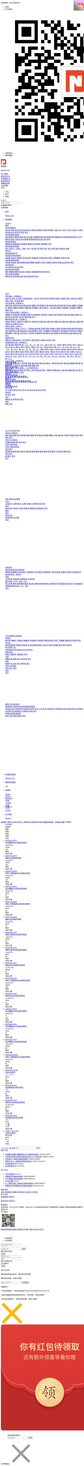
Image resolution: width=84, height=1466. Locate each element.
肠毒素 (30, 244)
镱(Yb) (67, 354)
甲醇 (43, 370)
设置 (30, 1438)
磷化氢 (77, 363)
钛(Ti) (33, 354)
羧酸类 (13, 640)
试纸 (14, 664)
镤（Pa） (78, 356)
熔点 (36, 709)
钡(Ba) (59, 345)
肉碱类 (63, 572)
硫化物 (22, 305)
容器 (7, 654)
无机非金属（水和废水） (14, 303)
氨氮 (72, 315)
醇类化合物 (67, 333)
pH (16, 298)
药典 (7, 577)
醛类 (19, 435)
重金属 (7, 378)
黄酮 (11, 272)
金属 (7, 650)
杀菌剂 (37, 262)
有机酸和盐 (46, 572)
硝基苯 (72, 435)
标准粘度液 (9, 1164)
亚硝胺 (7, 258)
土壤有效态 (17, 504)
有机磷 (7, 262)
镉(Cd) (80, 345)
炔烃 (56, 435)
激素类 (7, 572)
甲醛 (47, 329)
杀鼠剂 (13, 258)
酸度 (40, 230)
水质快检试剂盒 (11, 386)
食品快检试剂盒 (11, 253)
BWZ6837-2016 (11, 1039)
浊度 (13, 298)
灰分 (64, 230)
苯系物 (63, 329)
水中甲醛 (4, 185)
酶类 (22, 584)
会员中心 (11, 1201)
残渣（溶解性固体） (26, 298)
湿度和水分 (51, 709)
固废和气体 (9, 338)
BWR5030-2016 (11, 1100)
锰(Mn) (64, 349)
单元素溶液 (9, 345)
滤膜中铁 (72, 322)
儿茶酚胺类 (30, 572)
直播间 (15, 1192)
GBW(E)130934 (11, 871)
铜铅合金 (8, 399)
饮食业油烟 (23, 366)
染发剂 (69, 645)
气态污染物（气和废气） (14, 361)
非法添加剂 (9, 267)
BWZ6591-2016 (11, 948)
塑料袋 (23, 664)
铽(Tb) (17, 354)
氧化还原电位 (51, 298)
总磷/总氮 (28, 317)
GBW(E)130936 (11, 856)
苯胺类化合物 (25, 331)
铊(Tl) (37, 354)
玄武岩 (21, 508)
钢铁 (7, 402)
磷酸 (33, 366)
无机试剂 (8, 454)
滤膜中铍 (64, 322)
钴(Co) (12, 347)
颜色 (7, 301)
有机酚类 (33, 640)
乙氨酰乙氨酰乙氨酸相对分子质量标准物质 (21, 1154)
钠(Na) (75, 349)
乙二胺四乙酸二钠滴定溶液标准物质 (19, 1183)
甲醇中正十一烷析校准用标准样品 (18, 1161)
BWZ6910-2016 (11, 1115)
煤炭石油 (8, 515)
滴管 (18, 664)
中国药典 (8, 579)
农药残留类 (53, 584)
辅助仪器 (16, 659)
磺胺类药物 (18, 237)
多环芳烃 (23, 333)
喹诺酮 (55, 645)
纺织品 (7, 638)
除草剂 (54, 262)
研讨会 (7, 796)
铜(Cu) (28, 347)
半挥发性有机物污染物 (36, 329)
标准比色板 (71, 709)
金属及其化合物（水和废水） (16, 342)
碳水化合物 (19, 230)
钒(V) (53, 354)
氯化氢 (66, 363)
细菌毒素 (16, 244)
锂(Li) (48, 349)
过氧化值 (46, 230)
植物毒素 (44, 244)
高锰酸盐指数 (25, 315)
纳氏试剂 (4, 176)
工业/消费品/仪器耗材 (13, 636)
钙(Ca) (75, 345)
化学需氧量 (15, 315)
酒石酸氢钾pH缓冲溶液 (14, 1087)
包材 (7, 670)
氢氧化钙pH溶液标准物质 (15, 965)
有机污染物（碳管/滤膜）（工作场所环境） (22, 368)
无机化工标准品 (11, 440)
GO (38, 1148)
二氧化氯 (16, 301)
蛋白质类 (8, 584)
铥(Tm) (43, 354)
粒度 (12, 232)
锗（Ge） (73, 347)
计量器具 (12, 654)
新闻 (7, 801)
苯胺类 (19, 258)
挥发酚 (52, 329)
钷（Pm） (70, 356)
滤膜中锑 (57, 322)
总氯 (47, 305)
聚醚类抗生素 (60, 237)
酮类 (25, 435)
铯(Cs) (23, 347)
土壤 (7, 501)
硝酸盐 (21, 308)
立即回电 (25, 1282)
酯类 (40, 435)
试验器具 (20, 654)
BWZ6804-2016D (11, 1070)
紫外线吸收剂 (10, 645)
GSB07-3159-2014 (12, 1131)
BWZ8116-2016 (11, 963)
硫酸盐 (34, 305)
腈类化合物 (77, 333)
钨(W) (57, 354)
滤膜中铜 (79, 322)
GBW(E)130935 (11, 840)
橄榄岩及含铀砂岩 (37, 508)
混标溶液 (16, 305)
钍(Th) (27, 354)
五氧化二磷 (49, 363)
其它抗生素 (28, 237)
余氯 (11, 301)
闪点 (40, 709)
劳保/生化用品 (10, 666)
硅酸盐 (59, 308)
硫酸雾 (72, 363)
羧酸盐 (51, 435)
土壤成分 (8, 504)
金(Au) (47, 345)
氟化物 (57, 305)
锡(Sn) (7, 354)
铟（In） (22, 349)
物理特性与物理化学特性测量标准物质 (20, 707)
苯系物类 (8, 451)
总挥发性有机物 (17, 370)
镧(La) (42, 349)
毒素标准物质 (10, 242)
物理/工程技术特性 (12, 704)
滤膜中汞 (20, 322)
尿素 (7, 310)
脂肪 (12, 230)
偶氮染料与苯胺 (71, 640)
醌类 (15, 435)
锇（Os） (36, 349)
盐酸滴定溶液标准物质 (14, 1176)
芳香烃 (66, 435)
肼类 (81, 435)
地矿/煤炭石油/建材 (12, 499)
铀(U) (48, 354)
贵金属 (7, 383)
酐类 (36, 435)
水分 (60, 230)
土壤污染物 (26, 504)
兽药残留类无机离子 (66, 584)
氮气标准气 (17, 340)
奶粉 (24, 249)
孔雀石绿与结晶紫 (21, 239)
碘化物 (63, 305)
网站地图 (8, 155)
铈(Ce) (7, 347)
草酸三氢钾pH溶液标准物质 (16, 934)
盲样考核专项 (18, 276)
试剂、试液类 (10, 379)
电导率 (17, 232)
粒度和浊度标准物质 (13, 713)
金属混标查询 (6, 205)
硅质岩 (15, 508)
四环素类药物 (49, 237)
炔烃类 (60, 451)
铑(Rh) (52, 352)
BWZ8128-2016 (11, 978)
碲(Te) (22, 354)
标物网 (3, 822)
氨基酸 (15, 272)
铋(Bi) (70, 345)
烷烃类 (23, 451)
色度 (7, 298)
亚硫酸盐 (73, 308)
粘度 (44, 709)
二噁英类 (31, 333)
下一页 (8, 1148)
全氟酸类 (25, 640)
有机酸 (56, 333)
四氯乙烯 (71, 370)
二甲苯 (32, 370)
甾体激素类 (9, 237)
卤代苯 (7, 640)
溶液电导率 (19, 709)
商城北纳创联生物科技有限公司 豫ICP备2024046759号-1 (22, 1229)
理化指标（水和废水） (14, 296)
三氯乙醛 (16, 333)
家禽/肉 (62, 249)
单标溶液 (8, 305)
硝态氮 (15, 317)
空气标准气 (26, 340)
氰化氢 (42, 363)
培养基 (30, 382)
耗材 (7, 661)
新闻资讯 (8, 798)
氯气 (61, 363)
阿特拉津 (73, 331)
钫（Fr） (55, 356)
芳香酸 (19, 640)
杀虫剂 (43, 262)
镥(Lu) (52, 349)
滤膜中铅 (27, 322)
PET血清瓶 (9, 1181)
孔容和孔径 (9, 711)
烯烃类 (29, 451)
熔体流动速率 (29, 709)
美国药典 (23, 579)
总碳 (55, 315)
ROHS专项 (25, 650)
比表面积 (79, 709)
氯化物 (51, 305)
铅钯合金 (16, 399)
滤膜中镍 (16, 324)
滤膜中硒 (42, 322)
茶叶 (45, 249)
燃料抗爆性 (17, 716)
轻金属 (7, 374)
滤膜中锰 (8, 324)
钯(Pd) (27, 352)
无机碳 (50, 315)
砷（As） (40, 345)
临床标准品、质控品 (13, 574)
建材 (7, 511)
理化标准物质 (10, 228)
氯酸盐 (74, 305)
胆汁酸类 (21, 572)
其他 (64, 645)
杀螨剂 (49, 262)
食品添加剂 (9, 265)
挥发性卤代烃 (72, 329)
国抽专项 (8, 276)
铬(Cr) (18, 347)
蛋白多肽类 (56, 572)
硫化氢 (57, 363)
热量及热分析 (61, 709)
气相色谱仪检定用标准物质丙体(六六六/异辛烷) (23, 1157)
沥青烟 (15, 366)
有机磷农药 (64, 331)
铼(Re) (47, 352)
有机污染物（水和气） (14, 326)
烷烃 (7, 435)
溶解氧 (7, 315)
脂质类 (69, 572)
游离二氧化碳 (71, 298)
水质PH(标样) (10, 1133)
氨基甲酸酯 (30, 262)
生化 (11, 668)
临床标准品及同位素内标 (14, 570)
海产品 (36, 249)
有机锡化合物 (47, 333)
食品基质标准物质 (12, 246)
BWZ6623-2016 (11, 994)
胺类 (7, 438)
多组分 (13, 322)
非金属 (17, 650)
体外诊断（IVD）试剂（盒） (16, 581)
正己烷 (77, 370)
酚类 (29, 435)
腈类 (77, 435)
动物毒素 (23, 244)
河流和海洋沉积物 (12, 518)
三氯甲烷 (49, 370)
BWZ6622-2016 (11, 1024)
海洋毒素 (36, 244)
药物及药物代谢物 (41, 584)
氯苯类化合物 (14, 331)
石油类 (57, 329)
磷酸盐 (15, 308)
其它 (26, 232)
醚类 (33, 435)
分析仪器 (23, 659)
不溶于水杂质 (71, 230)
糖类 (7, 272)
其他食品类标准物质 (13, 256)
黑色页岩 (8, 508)
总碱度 (63, 298)
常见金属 (8, 365)
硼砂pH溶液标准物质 (13, 858)
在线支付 (9, 153)
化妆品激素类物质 (35, 645)
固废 (7, 340)
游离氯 (42, 305)
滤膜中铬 (49, 322)
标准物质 (8, 1192)
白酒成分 (28, 272)
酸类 (14, 451)
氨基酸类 (14, 572)
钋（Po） (40, 356)
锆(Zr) (77, 354)
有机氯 (13, 262)
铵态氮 (21, 317)
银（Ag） (25, 345)
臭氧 (29, 363)
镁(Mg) (58, 349)
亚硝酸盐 (35, 308)
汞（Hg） (14, 356)
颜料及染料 (49, 640)
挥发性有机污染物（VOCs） (16, 329)
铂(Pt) (37, 352)
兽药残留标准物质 (12, 235)
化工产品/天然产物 (12, 431)
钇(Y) (62, 354)
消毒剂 (63, 258)
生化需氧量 (35, 315)
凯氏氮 (60, 315)
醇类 (18, 451)
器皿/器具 (9, 652)
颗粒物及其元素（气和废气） (16, 319)
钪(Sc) (68, 352)
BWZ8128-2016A (11, 1055)
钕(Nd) (7, 352)
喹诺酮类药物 (38, 237)
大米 (28, 249)
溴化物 (68, 305)
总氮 (68, 315)
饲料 (41, 249)
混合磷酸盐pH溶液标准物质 (16, 843)
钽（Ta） (33, 356)
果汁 (7, 249)
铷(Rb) (42, 352)
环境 (7, 294)
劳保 (7, 668)
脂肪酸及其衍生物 (39, 272)
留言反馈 (4, 1201)
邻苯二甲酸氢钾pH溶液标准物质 (17, 873)
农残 (60, 645)
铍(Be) (65, 345)
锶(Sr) (12, 354)
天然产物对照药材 (12, 447)
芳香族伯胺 (43, 258)
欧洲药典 (16, 579)
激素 (18, 584)
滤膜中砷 (35, 322)
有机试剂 (8, 449)
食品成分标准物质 (12, 269)
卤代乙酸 (42, 308)
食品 (7, 225)
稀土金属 (8, 388)
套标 (25, 276)
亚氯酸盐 (65, 308)
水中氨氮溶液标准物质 (14, 1179)
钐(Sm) (78, 352)
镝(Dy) (33, 347)
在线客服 (4, 207)
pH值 (56, 230)
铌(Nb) (80, 349)
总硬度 (79, 298)
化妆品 (7, 643)
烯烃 (11, 435)
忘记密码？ (5, 1263)
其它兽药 (46, 239)
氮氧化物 (16, 363)
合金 (7, 397)
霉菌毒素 (8, 244)
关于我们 (34, 1192)
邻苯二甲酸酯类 (54, 258)
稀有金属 (8, 369)
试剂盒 (7, 251)
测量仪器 (8, 659)
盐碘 (67, 249)
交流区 (8, 803)
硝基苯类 (34, 331)
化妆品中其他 (47, 645)
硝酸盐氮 (28, 308)
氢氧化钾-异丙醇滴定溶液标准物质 (18, 1186)
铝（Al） (33, 345)
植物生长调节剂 (64, 262)
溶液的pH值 (9, 709)
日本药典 (31, 579)
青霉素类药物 (71, 237)
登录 (7, 7)
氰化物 (28, 305)
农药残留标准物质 (12, 260)
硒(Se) (73, 352)
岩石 (7, 506)
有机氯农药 (55, 331)
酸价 (52, 230)
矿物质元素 (34, 230)
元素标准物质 (10, 442)
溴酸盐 (10, 308)
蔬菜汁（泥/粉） (15, 249)
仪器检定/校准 (27, 711)
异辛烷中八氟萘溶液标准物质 (16, 1159)
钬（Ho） (14, 349)
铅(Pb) (22, 352)
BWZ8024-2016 (11, 932)
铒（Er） (40, 347)
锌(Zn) (72, 354)
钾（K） (53, 345)
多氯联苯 (35, 258)
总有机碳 (43, 315)
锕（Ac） (9, 359)
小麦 (32, 249)
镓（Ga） (58, 347)
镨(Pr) (32, 352)
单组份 (7, 322)
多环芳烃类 (26, 258)
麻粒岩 (26, 508)
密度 (22, 232)
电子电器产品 (10, 647)
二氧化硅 (52, 308)
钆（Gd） (66, 347)
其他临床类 (76, 572)
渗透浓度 (17, 711)
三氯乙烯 (63, 370)
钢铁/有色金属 (10, 362)
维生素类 (38, 572)
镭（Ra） (62, 356)
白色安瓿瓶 (9, 1174)
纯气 (11, 340)
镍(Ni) (13, 352)
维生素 (26, 230)
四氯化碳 (56, 370)
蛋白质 (7, 230)
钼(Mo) (69, 349)
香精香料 (40, 640)
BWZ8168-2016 (11, 1085)
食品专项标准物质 (12, 274)
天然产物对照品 (11, 444)
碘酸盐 (79, 308)
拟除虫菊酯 (21, 262)
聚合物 (11, 650)
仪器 (7, 657)
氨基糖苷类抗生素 (36, 239)
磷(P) (18, 352)
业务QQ (11, 1197)
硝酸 (30, 366)
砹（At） (48, 356)
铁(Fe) (51, 347)
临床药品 (8, 567)
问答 (7, 805)
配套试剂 (31, 276)
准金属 (7, 392)
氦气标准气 (36, 340)
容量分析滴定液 (11, 375)
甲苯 (28, 370)
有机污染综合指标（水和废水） (17, 312)
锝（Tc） (25, 356)
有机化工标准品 (11, 433)
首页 (2, 1192)
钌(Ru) (58, 352)
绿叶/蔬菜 (55, 249)
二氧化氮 (23, 363)
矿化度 (36, 298)
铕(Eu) (46, 347)
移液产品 (8, 664)
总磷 (64, 315)
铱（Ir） (29, 349)
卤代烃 (60, 435)
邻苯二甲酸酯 (59, 640)
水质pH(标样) (10, 1072)
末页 (13, 1148)
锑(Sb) (63, 352)
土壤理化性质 (36, 504)
